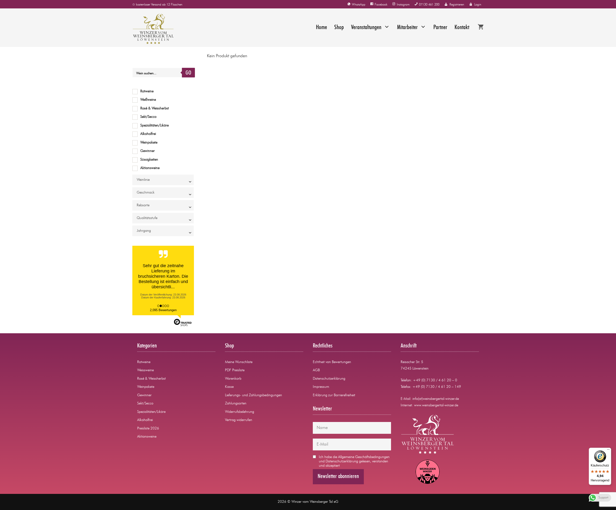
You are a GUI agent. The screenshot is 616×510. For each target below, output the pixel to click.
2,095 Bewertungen (163, 310)
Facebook (381, 4)
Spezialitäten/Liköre (154, 125)
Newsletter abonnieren (338, 476)
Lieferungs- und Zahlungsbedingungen (253, 395)
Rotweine (147, 91)
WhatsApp (358, 4)
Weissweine (145, 370)
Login (477, 4)
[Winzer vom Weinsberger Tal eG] (151, 29)
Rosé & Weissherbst (154, 108)
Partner (440, 28)
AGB (316, 370)
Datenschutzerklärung (329, 379)
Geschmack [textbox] (145, 193)
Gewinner (147, 151)
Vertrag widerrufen (238, 420)
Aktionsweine (150, 168)
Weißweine (148, 100)
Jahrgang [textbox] (144, 231)
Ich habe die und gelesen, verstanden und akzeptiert (354, 461)
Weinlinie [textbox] (143, 180)
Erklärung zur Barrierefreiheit (334, 395)
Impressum (321, 387)
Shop (339, 28)
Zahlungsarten (235, 403)
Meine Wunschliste (238, 362)
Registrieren (456, 4)
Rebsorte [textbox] (143, 205)
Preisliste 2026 (148, 428)
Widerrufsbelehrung (239, 412)
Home (321, 28)
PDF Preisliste (234, 370)
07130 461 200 (429, 4)
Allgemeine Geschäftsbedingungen (364, 457)
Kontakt (462, 28)
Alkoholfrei (148, 134)
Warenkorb (233, 379)
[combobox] (163, 180)
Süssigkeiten (149, 160)
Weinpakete (148, 143)
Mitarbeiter (407, 28)
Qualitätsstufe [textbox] (147, 218)
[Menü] (608, 450)
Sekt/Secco (148, 117)
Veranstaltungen (366, 28)
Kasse (229, 387)
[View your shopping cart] (480, 27)
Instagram (403, 4)
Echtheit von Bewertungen (332, 362)
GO (188, 73)
